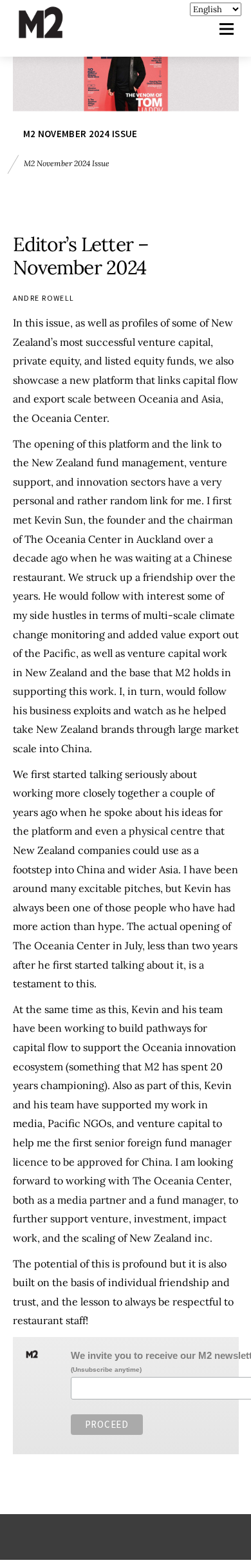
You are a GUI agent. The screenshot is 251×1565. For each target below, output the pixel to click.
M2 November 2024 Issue (80, 134)
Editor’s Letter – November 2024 (81, 256)
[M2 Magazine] (53, 32)
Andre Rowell (44, 298)
